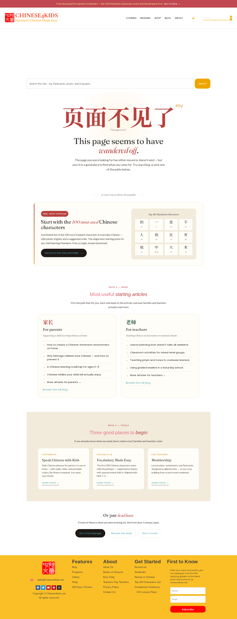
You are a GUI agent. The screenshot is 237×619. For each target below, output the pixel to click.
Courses (131, 18)
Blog (168, 18)
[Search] (231, 18)
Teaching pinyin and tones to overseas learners (159, 360)
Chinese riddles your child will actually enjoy (74, 374)
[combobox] (110, 84)
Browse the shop (121, 533)
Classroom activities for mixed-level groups (157, 352)
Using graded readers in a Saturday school (156, 367)
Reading (145, 18)
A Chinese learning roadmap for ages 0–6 (73, 366)
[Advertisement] (118, 52)
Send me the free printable (64, 253)
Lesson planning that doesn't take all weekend (159, 344)
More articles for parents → (64, 382)
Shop (157, 18)
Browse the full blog (55, 389)
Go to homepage (90, 533)
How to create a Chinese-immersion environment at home (78, 346)
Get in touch (150, 533)
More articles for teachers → (148, 375)
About (179, 18)
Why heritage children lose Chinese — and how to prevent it (78, 357)
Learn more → (50, 482)
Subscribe (188, 609)
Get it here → (172, 3)
